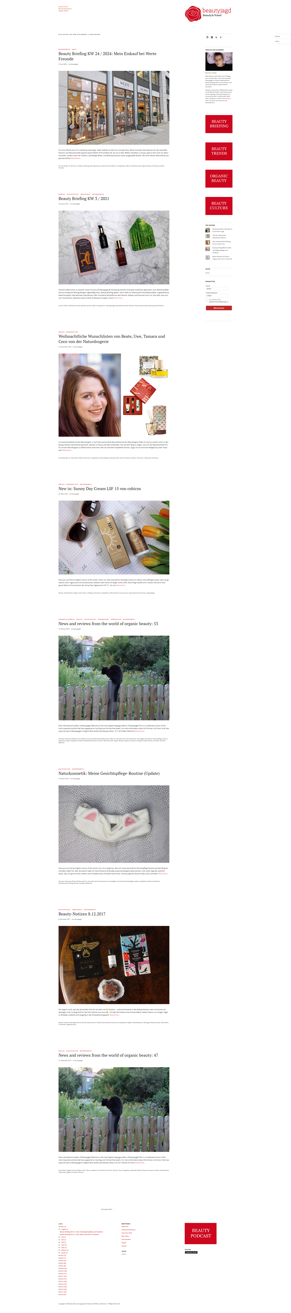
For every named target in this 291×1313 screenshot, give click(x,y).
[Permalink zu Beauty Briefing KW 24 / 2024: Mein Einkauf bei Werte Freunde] (114, 144)
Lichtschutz (96, 593)
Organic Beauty (63, 11)
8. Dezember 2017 (64, 919)
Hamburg (86, 166)
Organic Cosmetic (72, 1172)
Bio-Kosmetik (86, 1023)
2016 (63, 1279)
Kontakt (277, 36)
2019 (63, 1271)
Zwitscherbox (159, 306)
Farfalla (80, 166)
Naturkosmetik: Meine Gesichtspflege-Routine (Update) (109, 773)
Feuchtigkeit (141, 739)
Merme (128, 166)
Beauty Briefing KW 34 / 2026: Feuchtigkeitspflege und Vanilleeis (222, 250)
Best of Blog (125, 1236)
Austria (74, 1170)
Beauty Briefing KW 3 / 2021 (84, 198)
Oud (121, 458)
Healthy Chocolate (74, 306)
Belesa (80, 1170)
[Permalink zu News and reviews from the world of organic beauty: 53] (114, 719)
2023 (63, 1261)
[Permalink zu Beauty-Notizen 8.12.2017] (114, 1003)
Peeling (139, 741)
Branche (62, 194)
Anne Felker (62, 1170)
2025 (63, 1255)
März (64, 1247)
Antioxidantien (68, 593)
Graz (120, 1170)
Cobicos (84, 593)
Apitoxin (61, 1023)
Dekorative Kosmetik (67, 619)
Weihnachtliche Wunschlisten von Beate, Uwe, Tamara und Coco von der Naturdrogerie (112, 339)
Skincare (163, 741)
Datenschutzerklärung (217, 302)
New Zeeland (164, 1170)
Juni (63, 1240)
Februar (65, 1250)
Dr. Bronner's (73, 166)
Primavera (140, 458)
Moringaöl (147, 1023)
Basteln (66, 1023)
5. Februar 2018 (64, 779)
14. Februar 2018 (64, 629)
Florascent (87, 458)
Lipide (67, 741)
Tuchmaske (62, 1024)
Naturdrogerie (104, 458)
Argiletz (69, 1170)
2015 (63, 1281)
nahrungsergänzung (111, 306)
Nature (157, 1170)
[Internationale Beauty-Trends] (218, 160)
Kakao (94, 306)
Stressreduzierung (141, 306)
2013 (63, 1287)
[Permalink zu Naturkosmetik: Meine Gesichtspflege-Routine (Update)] (114, 862)
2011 (63, 1292)
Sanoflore (156, 741)
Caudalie (93, 1170)
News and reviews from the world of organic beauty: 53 (108, 623)
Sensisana (155, 458)
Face (105, 1170)
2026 (63, 1227)
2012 (63, 1289)
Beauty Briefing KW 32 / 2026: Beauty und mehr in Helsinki (79, 1234)
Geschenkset (106, 1023)
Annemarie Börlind (71, 739)
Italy (164, 739)
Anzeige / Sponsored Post (68, 332)
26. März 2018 (63, 494)
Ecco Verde (100, 1170)
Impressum (125, 1226)
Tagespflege (151, 593)
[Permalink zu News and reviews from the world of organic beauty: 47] (114, 1151)
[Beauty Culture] (218, 215)
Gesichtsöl (148, 739)
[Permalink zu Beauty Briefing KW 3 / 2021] (114, 283)
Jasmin (89, 306)
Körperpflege (116, 619)
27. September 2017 (65, 1060)
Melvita (139, 1170)
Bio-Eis (79, 1023)
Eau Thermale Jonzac (129, 739)
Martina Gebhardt (85, 741)
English (79, 619)
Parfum (133, 458)
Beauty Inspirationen (65, 9)
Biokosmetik (97, 739)
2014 (63, 1284)
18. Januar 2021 (63, 204)
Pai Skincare (156, 166)
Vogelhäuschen (71, 1024)
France (110, 1170)
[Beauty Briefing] (218, 133)
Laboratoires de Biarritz (109, 166)
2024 (63, 1258)
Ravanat (131, 306)
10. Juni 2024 (63, 64)
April (64, 1245)
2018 (63, 1274)
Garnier (115, 1170)
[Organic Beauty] (218, 188)
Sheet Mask (164, 1023)
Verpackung (151, 306)
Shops (74, 49)
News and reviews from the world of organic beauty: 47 (108, 1055)
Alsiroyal (61, 739)
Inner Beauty (85, 194)
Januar (64, 1253)
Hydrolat (83, 306)
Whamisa (61, 743)
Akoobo (61, 593)
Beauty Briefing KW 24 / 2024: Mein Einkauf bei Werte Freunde (107, 56)
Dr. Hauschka (73, 458)
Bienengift (73, 1023)
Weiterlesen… (76, 158)
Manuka (134, 1170)
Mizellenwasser (138, 1023)
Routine (150, 741)
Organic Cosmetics (130, 741)
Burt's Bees (86, 1170)
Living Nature (121, 166)
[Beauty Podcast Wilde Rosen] (201, 1244)
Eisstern (93, 1023)
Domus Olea (109, 739)
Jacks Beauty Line (95, 166)
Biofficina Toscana (86, 739)
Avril (78, 739)
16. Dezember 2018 (65, 347)
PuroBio (144, 741)
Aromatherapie (63, 458)
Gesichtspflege (73, 194)
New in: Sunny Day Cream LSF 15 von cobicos (100, 488)
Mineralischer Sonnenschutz (119, 593)
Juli (63, 1237)
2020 (63, 1268)
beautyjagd (74, 64)
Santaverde (147, 458)
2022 (63, 1263)
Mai (63, 1242)
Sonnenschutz (141, 593)
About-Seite (225, 98)
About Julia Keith (127, 1233)
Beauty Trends (63, 7)
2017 (63, 1276)
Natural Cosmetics (97, 741)
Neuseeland (133, 593)
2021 (63, 1266)
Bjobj (103, 739)
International (103, 619)
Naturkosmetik (64, 49)
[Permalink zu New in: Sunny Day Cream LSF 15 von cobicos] (114, 574)
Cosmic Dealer (63, 166)
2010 (63, 1294)
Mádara (129, 1023)
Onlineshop (62, 1172)
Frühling (90, 593)
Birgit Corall (77, 593)
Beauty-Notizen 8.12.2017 (82, 914)
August (64, 1229)
